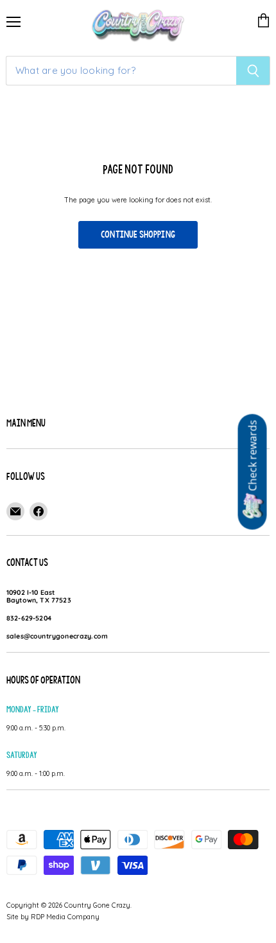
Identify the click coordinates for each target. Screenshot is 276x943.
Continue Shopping (138, 234)
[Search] (253, 70)
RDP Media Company (65, 916)
